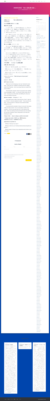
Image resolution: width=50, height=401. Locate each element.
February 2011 (38, 320)
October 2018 (38, 193)
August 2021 (38, 145)
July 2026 (38, 62)
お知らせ (30, 1)
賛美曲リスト (37, 17)
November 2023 (38, 107)
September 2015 (39, 245)
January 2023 (38, 121)
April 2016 (38, 235)
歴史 (36, 1)
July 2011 (38, 313)
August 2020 (38, 162)
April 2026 (38, 66)
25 (39, 29)
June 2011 (38, 314)
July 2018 (38, 197)
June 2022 (38, 131)
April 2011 (38, 317)
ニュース (38, 54)
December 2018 (38, 190)
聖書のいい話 (34, 1)
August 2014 (38, 262)
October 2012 (38, 293)
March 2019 (38, 186)
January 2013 (38, 289)
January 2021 (38, 155)
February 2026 (38, 69)
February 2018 (38, 204)
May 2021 (38, 149)
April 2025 (38, 83)
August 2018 (38, 196)
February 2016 (38, 238)
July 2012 (38, 297)
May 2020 (38, 166)
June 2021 (38, 148)
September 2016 (39, 228)
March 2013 (38, 286)
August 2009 (38, 331)
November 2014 (38, 258)
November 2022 (38, 124)
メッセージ (8, 133)
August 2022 (38, 128)
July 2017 (38, 214)
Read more (9, 392)
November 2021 (38, 141)
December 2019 (38, 173)
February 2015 (38, 255)
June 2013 (38, 282)
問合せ (41, 1)
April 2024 (38, 100)
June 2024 (38, 97)
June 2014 (38, 265)
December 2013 (38, 273)
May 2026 (38, 65)
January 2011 (38, 321)
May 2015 (38, 251)
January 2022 (38, 138)
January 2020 (38, 172)
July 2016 (38, 231)
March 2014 (38, 269)
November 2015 (38, 242)
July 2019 (38, 180)
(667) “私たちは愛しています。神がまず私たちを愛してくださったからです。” (41, 38)
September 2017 (39, 211)
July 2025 (38, 79)
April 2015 (38, 252)
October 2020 (38, 159)
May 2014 (38, 266)
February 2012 (38, 304)
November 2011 (38, 307)
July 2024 (38, 96)
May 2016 (38, 234)
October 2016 (38, 227)
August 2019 (38, 179)
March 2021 (38, 152)
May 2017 (38, 217)
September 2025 (39, 76)
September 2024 (39, 93)
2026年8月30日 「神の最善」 (9, 344)
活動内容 (39, 1)
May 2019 (38, 183)
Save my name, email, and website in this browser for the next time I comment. (14, 154)
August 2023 (38, 111)
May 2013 (38, 283)
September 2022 (39, 127)
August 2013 (38, 279)
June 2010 (38, 327)
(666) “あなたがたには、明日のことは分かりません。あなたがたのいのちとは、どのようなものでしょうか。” (41, 45)
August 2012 (38, 296)
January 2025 (38, 87)
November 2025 (38, 73)
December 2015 (38, 241)
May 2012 (38, 300)
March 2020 (38, 169)
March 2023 (38, 118)
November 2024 (38, 90)
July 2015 (38, 248)
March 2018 (38, 203)
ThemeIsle (44, 399)
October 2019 (38, 176)
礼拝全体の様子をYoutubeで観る (11, 17)
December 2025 (38, 72)
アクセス (44, 1)
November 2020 (38, 158)
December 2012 (38, 290)
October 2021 (38, 142)
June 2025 (38, 80)
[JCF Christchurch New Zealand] (5, 1)
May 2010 (38, 328)
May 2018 (38, 200)
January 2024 (38, 104)
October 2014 (38, 259)
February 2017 (38, 221)
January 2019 (38, 189)
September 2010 (39, 324)
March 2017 (38, 220)
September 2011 (38, 310)
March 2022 (38, 135)
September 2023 (39, 110)
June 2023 (38, 114)
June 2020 (38, 165)
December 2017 (38, 207)
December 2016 (38, 224)
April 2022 (38, 134)
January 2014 (38, 272)
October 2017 (38, 210)
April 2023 (38, 117)
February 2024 (38, 103)
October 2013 (38, 276)
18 (39, 28)
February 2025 (38, 86)
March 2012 (38, 303)
